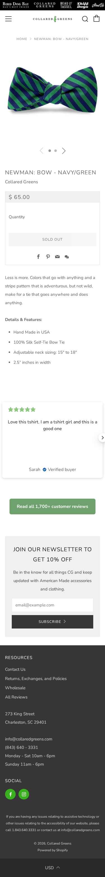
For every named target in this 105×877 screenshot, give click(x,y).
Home (22, 39)
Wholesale (15, 688)
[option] (52, 95)
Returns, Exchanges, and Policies (36, 678)
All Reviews (16, 697)
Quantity (17, 217)
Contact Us (15, 669)
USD (49, 868)
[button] (49, 150)
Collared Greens (21, 182)
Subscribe (50, 621)
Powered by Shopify (53, 850)
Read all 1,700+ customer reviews (52, 506)
